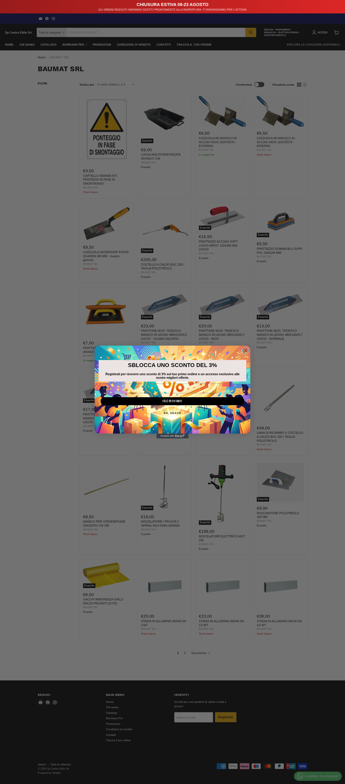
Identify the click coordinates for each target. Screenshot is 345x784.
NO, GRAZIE (172, 413)
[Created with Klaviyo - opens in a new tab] (172, 436)
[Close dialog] (245, 351)
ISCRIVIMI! (172, 401)
